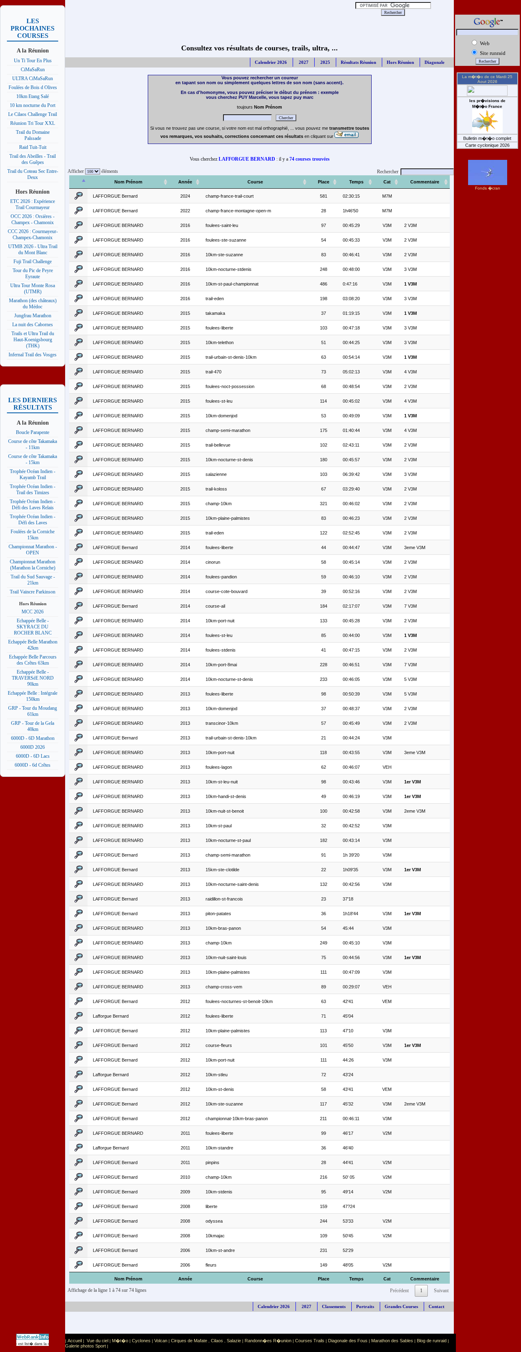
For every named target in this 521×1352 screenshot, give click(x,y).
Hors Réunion (400, 62)
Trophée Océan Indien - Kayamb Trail (32, 474)
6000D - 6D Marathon (33, 738)
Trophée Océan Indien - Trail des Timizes (32, 489)
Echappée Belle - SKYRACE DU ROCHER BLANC (33, 627)
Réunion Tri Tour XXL (32, 123)
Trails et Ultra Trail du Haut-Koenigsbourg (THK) (32, 340)
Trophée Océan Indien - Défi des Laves (32, 520)
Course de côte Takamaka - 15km (32, 459)
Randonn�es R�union (268, 1340)
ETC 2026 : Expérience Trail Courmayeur (32, 204)
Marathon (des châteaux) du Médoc (33, 304)
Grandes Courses (401, 1306)
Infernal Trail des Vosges (33, 355)
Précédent (399, 1290)
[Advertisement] (206, 12)
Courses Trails (309, 1340)
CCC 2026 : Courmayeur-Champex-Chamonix (33, 234)
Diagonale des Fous (348, 1340)
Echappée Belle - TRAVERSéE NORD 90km (33, 678)
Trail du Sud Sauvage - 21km (33, 580)
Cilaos (217, 1340)
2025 (324, 62)
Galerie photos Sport (85, 1345)
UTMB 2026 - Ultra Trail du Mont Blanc (32, 249)
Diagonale (434, 62)
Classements (334, 1306)
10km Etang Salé (32, 96)
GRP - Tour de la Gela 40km (32, 726)
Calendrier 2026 (271, 62)
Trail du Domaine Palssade (33, 135)
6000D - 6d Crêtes (32, 765)
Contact (436, 1306)
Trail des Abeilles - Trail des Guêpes (32, 159)
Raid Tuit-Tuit (32, 147)
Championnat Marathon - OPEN (33, 550)
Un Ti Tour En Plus (33, 60)
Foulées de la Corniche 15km (33, 535)
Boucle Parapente (32, 432)
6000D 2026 (32, 747)
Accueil (75, 1340)
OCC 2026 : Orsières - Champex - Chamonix (33, 219)
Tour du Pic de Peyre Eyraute (33, 273)
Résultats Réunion (358, 62)
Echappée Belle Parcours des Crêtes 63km (33, 660)
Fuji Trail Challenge (32, 261)
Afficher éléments (91, 171)
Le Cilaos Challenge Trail (32, 114)
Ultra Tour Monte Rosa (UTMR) (32, 288)
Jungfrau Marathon (32, 315)
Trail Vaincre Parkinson (32, 592)
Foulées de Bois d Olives (33, 87)
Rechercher (387, 171)
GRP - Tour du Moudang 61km (32, 711)
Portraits (365, 1306)
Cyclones (141, 1340)
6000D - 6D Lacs (33, 756)
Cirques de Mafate (189, 1340)
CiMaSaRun (33, 69)
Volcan (160, 1340)
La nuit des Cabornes (32, 324)
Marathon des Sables (392, 1340)
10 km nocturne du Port (32, 105)
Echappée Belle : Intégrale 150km (32, 696)
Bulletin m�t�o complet (487, 138)
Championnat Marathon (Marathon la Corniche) (32, 565)
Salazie (234, 1340)
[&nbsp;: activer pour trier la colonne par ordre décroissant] (78, 182)
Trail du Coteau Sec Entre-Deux (32, 174)
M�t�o (120, 1340)
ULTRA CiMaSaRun (32, 78)
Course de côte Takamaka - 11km (32, 444)
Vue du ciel (97, 1340)
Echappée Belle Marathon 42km (32, 645)
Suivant (441, 1290)
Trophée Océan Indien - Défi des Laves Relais (32, 504)
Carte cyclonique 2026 (487, 145)
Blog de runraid (432, 1340)
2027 (303, 62)
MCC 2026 (33, 612)
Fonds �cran (487, 188)
